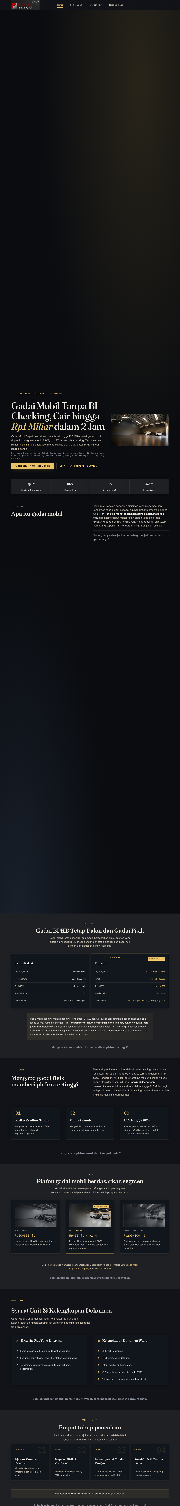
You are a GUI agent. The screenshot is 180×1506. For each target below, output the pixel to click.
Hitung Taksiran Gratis (34, 466)
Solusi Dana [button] (76, 5)
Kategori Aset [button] (95, 5)
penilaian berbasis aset (33, 444)
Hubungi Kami (116, 5)
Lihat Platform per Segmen (78, 466)
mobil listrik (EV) (102, 1268)
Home (60, 5)
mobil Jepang (82, 1268)
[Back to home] (25, 5)
